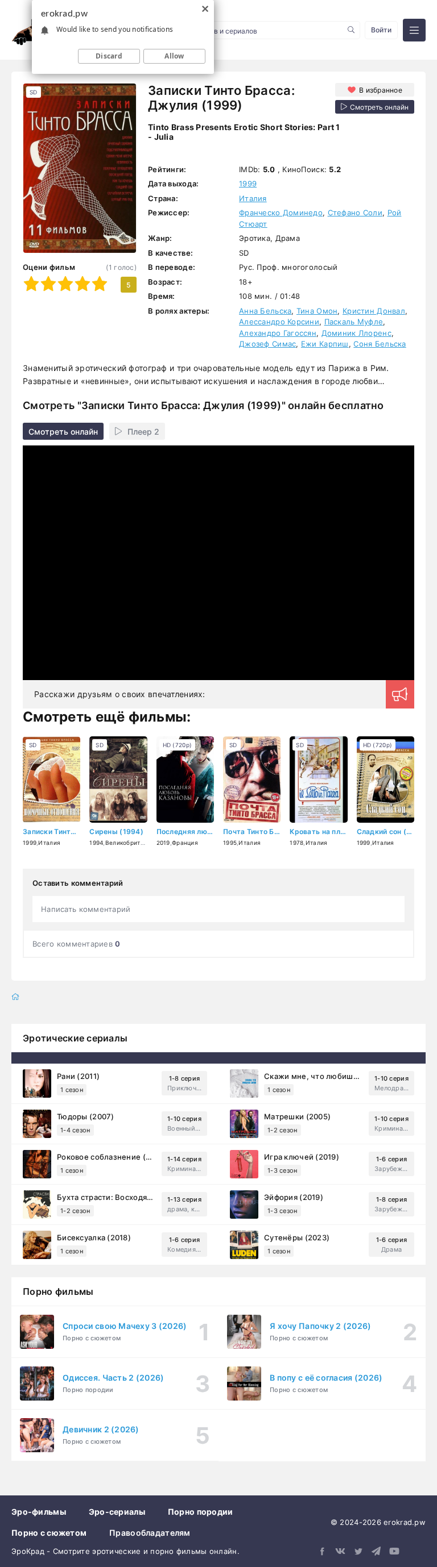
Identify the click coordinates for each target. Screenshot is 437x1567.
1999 (248, 183)
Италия (253, 198)
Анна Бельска (265, 310)
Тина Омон (317, 310)
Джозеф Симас (267, 343)
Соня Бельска (379, 343)
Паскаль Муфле (354, 321)
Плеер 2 (143, 431)
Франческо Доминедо (281, 212)
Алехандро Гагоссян (277, 332)
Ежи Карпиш (325, 343)
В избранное (380, 90)
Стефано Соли (355, 212)
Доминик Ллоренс (356, 332)
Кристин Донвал (374, 310)
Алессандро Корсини (279, 321)
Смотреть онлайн (63, 431)
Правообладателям (149, 1532)
